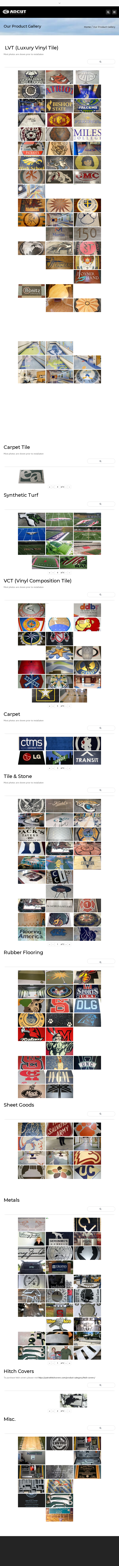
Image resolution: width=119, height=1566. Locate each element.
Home (87, 27)
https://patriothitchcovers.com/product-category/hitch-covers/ (66, 1377)
